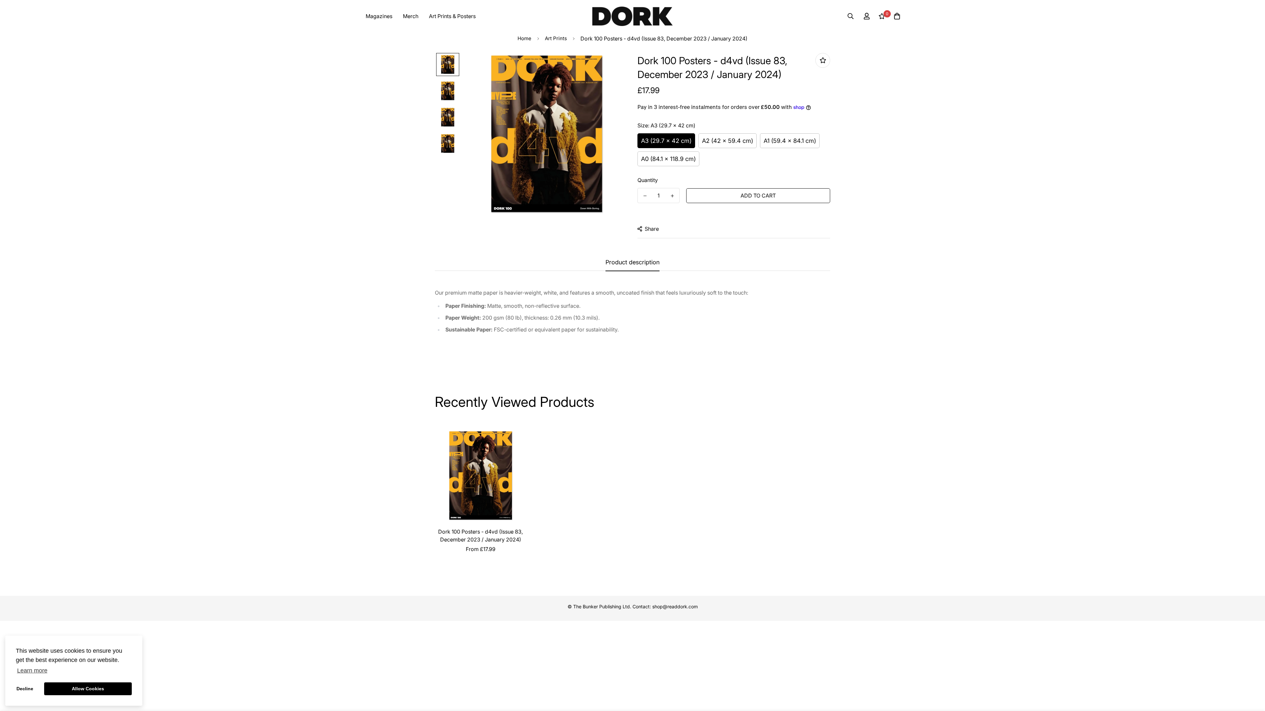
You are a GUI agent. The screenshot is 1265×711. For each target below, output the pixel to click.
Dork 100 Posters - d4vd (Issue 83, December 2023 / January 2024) (480, 535)
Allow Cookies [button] (88, 688)
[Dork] (632, 16)
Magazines (379, 16)
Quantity (647, 180)
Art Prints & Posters (452, 16)
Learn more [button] (32, 670)
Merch (410, 16)
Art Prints (556, 38)
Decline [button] (24, 688)
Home (524, 38)
